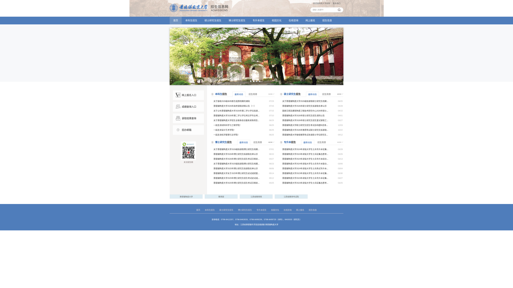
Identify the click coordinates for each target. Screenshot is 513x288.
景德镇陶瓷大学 (186, 197)
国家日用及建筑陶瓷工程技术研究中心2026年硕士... (305, 111)
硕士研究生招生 (213, 20)
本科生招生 (191, 20)
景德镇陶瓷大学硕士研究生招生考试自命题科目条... (305, 125)
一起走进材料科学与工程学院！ (227, 125)
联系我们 (336, 3)
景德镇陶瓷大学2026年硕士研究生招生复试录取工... (305, 120)
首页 (175, 20)
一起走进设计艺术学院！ (224, 130)
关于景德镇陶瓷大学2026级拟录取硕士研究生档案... (305, 101)
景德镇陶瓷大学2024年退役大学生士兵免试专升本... (305, 168)
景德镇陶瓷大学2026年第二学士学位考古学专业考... (236, 115)
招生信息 (327, 20)
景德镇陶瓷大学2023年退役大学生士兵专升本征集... (305, 173)
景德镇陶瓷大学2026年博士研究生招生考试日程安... (236, 159)
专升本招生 (259, 20)
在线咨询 (293, 20)
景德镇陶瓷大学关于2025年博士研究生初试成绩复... (236, 173)
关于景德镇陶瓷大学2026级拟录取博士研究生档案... (236, 149)
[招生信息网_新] (199, 11)
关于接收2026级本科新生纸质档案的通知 (231, 101)
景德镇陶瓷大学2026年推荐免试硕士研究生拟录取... (305, 130)
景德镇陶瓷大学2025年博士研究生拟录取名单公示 (235, 168)
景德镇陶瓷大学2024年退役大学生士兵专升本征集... (305, 149)
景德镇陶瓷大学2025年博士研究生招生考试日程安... (236, 183)
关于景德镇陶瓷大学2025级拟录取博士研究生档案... (236, 164)
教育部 (221, 197)
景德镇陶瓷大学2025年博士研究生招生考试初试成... (236, 178)
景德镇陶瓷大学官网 (321, 3)
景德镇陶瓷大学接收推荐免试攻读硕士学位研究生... (305, 135)
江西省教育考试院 (291, 197)
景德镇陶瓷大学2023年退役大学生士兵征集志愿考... (305, 183)
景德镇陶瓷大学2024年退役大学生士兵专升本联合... (305, 164)
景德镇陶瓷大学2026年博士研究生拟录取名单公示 (235, 154)
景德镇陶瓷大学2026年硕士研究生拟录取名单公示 (304, 106)
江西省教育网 (256, 197)
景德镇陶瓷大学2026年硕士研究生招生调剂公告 (303, 115)
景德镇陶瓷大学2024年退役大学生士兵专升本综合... (305, 159)
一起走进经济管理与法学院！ (226, 135)
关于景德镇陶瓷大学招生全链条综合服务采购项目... (236, 120)
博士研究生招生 (237, 20)
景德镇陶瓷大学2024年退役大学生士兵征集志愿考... (305, 154)
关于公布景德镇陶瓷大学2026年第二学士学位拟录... (236, 111)
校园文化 (276, 20)
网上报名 (310, 20)
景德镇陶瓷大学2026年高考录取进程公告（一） (234, 106)
